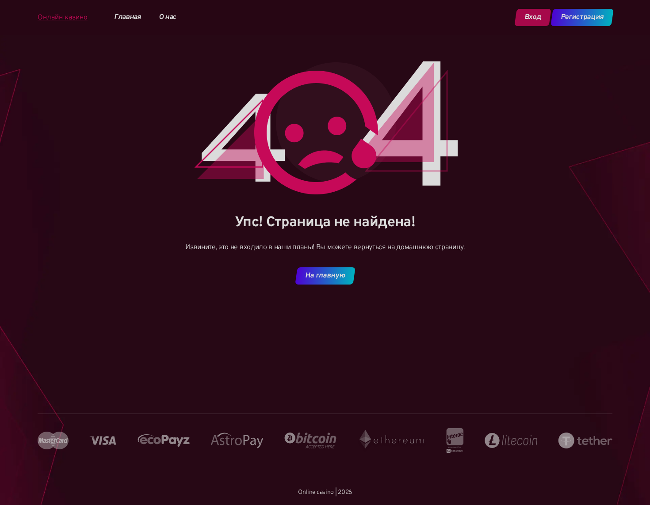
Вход (533, 17)
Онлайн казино (63, 17)
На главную (325, 275)
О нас (167, 17)
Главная (127, 17)
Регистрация (582, 17)
